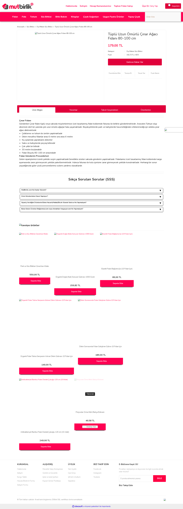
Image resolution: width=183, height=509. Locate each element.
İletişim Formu (22, 485)
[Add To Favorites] (114, 73)
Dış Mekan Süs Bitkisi (134, 51)
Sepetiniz (71, 481)
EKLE (159, 478)
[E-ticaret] (91, 506)
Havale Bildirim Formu (26, 481)
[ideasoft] (77, 506)
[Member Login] (139, 6)
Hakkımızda (71, 6)
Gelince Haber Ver (134, 62)
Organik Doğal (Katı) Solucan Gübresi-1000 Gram (75, 277)
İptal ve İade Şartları (50, 477)
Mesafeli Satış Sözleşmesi (53, 469)
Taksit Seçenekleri (109, 109)
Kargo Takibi (22, 477)
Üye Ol (145, 6)
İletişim (83, 6)
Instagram (97, 473)
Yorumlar (73, 109)
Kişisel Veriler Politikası (52, 481)
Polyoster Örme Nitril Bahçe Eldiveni (90, 412)
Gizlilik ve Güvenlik (50, 473)
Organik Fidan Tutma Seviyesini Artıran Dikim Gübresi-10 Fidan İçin (46, 356)
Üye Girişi (72, 473)
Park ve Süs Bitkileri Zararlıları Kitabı (34, 266)
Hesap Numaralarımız (100, 6)
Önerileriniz (146, 109)
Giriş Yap (154, 6)
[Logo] (19, 6)
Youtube (97, 477)
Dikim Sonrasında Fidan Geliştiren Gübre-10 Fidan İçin (100, 346)
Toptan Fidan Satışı (123, 6)
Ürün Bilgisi (37, 109)
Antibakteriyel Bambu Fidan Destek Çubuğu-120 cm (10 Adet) (44, 432)
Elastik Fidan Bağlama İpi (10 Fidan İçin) (116, 269)
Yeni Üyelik (72, 469)
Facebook (97, 469)
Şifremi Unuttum (74, 477)
